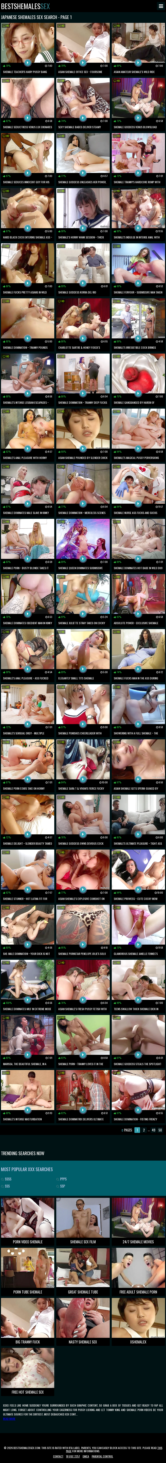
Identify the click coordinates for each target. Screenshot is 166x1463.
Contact (58, 1456)
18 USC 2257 (73, 1456)
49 (153, 1130)
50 (160, 1130)
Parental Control (102, 1456)
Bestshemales (25, 6)
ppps (63, 1179)
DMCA (86, 1456)
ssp (62, 1186)
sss (7, 1186)
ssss (7, 1179)
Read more (9, 1418)
